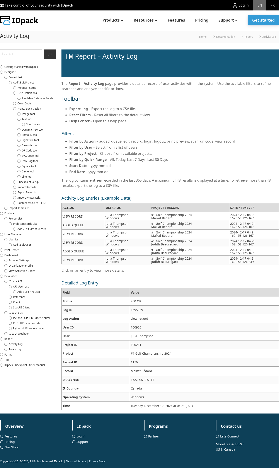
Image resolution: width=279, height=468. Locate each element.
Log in (243, 5)
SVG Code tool (30, 156)
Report (8, 339)
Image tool (28, 114)
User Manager (13, 234)
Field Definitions (27, 93)
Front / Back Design (29, 109)
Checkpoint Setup (28, 182)
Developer (10, 276)
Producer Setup (26, 88)
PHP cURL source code (26, 323)
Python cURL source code (28, 328)
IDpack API (15, 281)
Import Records (26, 187)
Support (226, 20)
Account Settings (19, 260)
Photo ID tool (29, 135)
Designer (9, 72)
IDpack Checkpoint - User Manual (24, 365)
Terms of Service (76, 461)
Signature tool (30, 140)
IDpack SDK (16, 313)
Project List (15, 77)
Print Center (11, 250)
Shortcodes (33, 124)
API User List (21, 286)
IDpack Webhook (19, 333)
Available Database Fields (37, 98)
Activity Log (15, 344)
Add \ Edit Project (23, 82)
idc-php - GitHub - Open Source (32, 318)
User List (14, 239)
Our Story (12, 447)
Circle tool (28, 171)
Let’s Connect (229, 436)
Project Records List (25, 224)
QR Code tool (29, 150)
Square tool (29, 166)
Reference (19, 297)
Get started (263, 20)
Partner (9, 354)
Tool (6, 360)
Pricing (201, 20)
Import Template (19, 208)
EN (259, 5)
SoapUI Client (21, 307)
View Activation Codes (22, 271)
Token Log (15, 349)
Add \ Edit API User (28, 292)
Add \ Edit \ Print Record (31, 229)
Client (16, 302)
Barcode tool (29, 145)
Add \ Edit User (22, 245)
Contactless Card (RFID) (31, 203)
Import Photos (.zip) (29, 197)
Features (176, 20)
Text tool (27, 119)
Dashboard (11, 255)
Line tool (27, 177)
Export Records (26, 192)
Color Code (24, 103)
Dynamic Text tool (32, 129)
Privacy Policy (97, 461)
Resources (144, 20)
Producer (9, 213)
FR (273, 5)
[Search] (50, 54)
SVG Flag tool (30, 161)
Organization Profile (21, 265)
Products (111, 20)
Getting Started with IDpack (21, 67)
